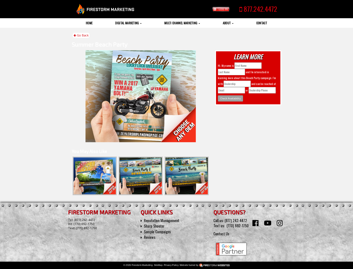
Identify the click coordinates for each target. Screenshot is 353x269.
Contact (261, 23)
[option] (95, 176)
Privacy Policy (171, 265)
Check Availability (230, 98)
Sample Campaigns (157, 231)
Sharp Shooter (154, 226)
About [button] (227, 23)
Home (89, 23)
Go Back (82, 35)
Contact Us (221, 233)
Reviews (149, 237)
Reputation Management (161, 220)
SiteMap (158, 265)
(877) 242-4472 (84, 220)
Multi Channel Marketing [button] (181, 23)
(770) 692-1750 (84, 224)
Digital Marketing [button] (127, 23)
